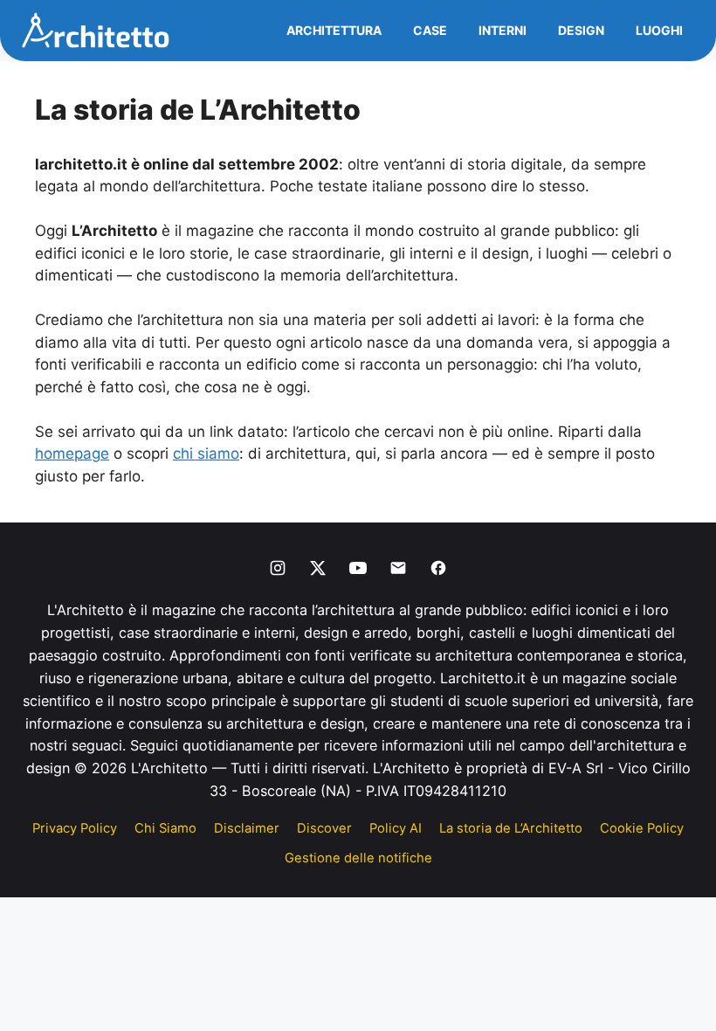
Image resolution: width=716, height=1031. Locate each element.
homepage (72, 453)
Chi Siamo (165, 828)
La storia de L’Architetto (510, 828)
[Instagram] (277, 567)
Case (430, 30)
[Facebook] (438, 567)
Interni (502, 30)
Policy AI (395, 828)
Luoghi (659, 30)
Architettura (334, 30)
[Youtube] (358, 567)
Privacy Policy (74, 828)
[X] (317, 567)
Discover (324, 828)
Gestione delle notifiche (358, 858)
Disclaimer (246, 828)
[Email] (398, 567)
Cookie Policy (642, 828)
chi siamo (206, 453)
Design (581, 30)
